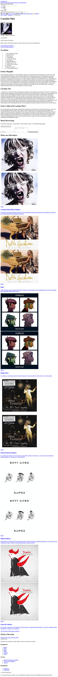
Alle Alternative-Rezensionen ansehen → (10, 631)
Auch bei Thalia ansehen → (7, 47)
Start (2, 15)
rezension (4, 1)
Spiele (12, 2)
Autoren (6, 662)
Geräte (20, 2)
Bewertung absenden (33, 132)
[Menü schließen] (5, 10)
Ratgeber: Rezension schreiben (11, 660)
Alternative (10, 15)
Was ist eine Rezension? (9, 661)
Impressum (6, 668)
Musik (9, 2)
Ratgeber (24, 2)
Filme (5, 2)
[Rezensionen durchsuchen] (2, 8)
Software (16, 2)
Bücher (2, 2)
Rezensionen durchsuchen (7, 4)
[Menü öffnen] (4, 7)
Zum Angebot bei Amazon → (8, 45)
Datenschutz (7, 670)
